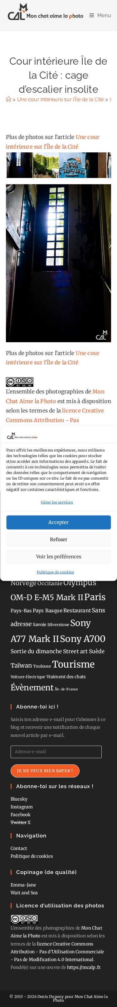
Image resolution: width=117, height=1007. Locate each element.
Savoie (39, 624)
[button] (19, 165)
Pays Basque (47, 611)
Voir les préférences (58, 557)
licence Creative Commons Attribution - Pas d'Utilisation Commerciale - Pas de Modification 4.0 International (57, 951)
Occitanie (49, 583)
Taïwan (21, 665)
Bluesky (19, 799)
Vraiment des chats (66, 676)
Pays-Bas (21, 611)
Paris (95, 597)
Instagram (22, 807)
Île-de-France (66, 689)
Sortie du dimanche (36, 651)
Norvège (24, 583)
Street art (75, 651)
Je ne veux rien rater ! (45, 770)
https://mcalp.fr (83, 967)
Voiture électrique (28, 676)
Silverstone (58, 624)
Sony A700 (82, 638)
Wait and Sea (24, 893)
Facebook (21, 814)
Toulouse (42, 666)
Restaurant (77, 610)
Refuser (58, 539)
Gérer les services (57, 502)
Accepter (58, 522)
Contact (19, 848)
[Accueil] (8, 99)
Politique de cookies (55, 572)
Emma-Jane (23, 885)
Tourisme (73, 664)
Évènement (32, 688)
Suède (97, 651)
